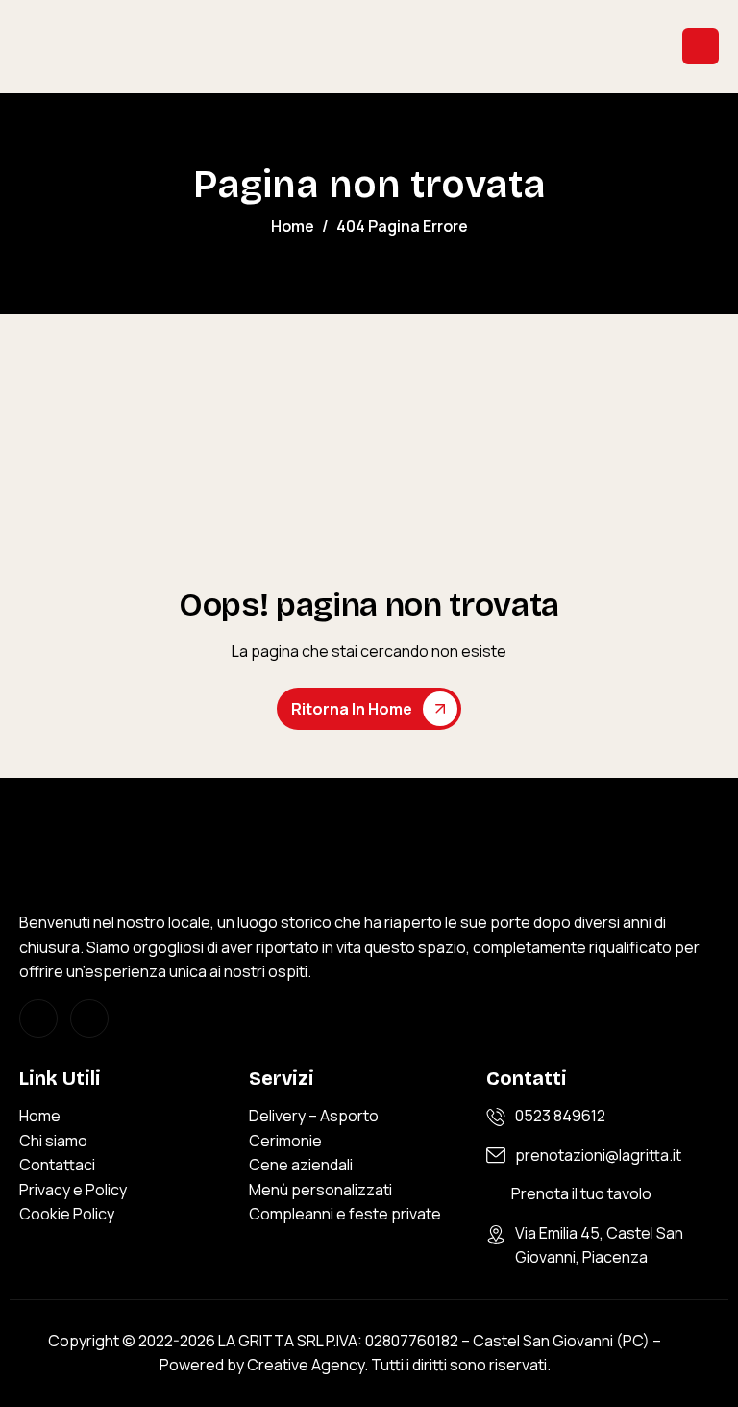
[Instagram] (38, 1018)
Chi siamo (53, 1140)
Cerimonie (285, 1140)
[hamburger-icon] (700, 46)
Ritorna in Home (351, 708)
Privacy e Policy (73, 1189)
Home (40, 1115)
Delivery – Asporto (314, 1115)
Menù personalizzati (320, 1189)
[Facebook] (89, 1018)
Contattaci (57, 1164)
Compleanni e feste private (345, 1213)
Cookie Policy (66, 1213)
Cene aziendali (301, 1164)
